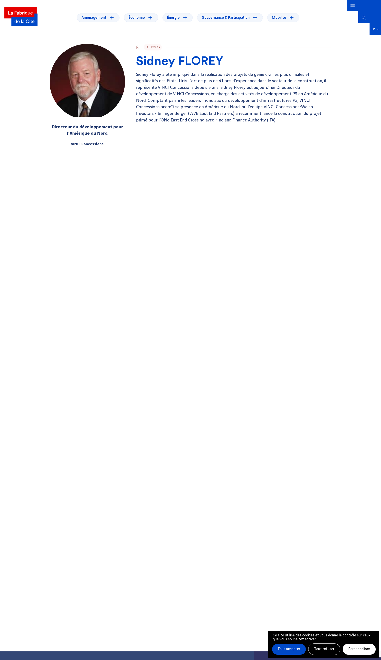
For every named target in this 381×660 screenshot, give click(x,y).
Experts (155, 47)
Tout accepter (289, 649)
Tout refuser (324, 649)
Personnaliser (359, 649)
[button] (375, 29)
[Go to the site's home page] (138, 47)
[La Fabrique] (20, 17)
